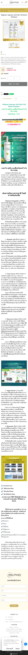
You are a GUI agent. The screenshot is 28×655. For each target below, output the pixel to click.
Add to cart (14, 84)
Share (2, 94)
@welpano (11, 619)
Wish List (4, 54)
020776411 (10, 617)
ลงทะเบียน (14, 606)
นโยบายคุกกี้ (9, 648)
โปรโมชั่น (6, 9)
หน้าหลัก (2, 9)
